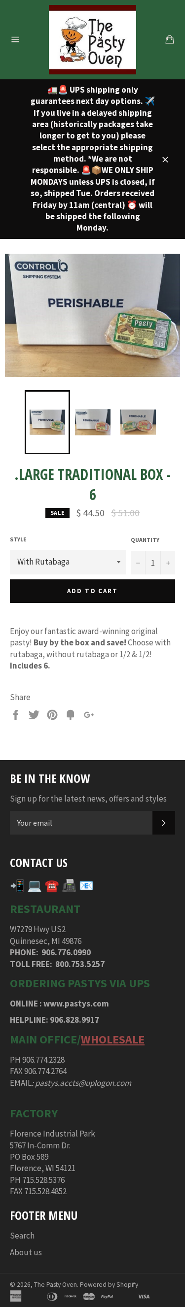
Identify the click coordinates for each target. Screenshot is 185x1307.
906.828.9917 (74, 1019)
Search (22, 1235)
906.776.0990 (66, 952)
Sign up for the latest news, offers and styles (88, 798)
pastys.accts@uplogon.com (83, 1082)
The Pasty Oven (55, 1284)
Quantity (145, 539)
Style (18, 539)
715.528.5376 (43, 1179)
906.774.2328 (43, 1059)
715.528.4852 (45, 1191)
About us (26, 1252)
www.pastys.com (76, 1003)
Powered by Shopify (109, 1284)
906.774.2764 (45, 1071)
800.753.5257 (80, 964)
